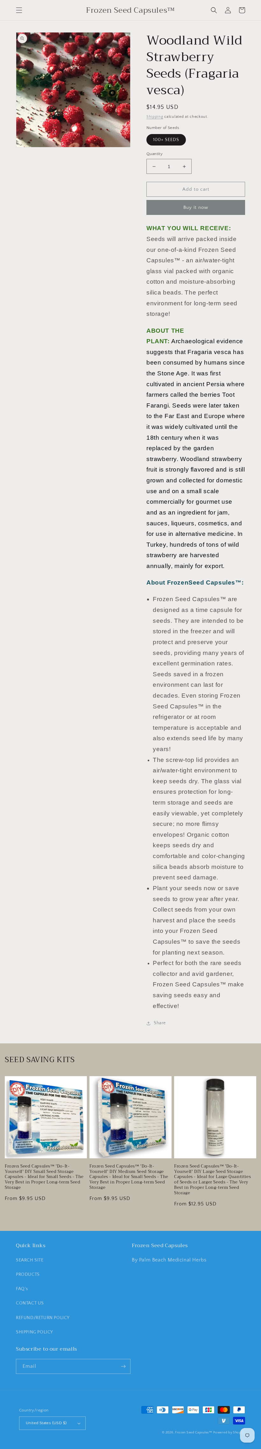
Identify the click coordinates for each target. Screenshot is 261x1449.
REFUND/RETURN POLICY (43, 1317)
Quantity (154, 154)
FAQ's (22, 1288)
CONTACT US (30, 1303)
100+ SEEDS (166, 139)
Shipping (154, 117)
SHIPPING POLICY (34, 1332)
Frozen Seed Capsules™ (193, 1432)
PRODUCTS (28, 1274)
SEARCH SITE (30, 1260)
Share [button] (160, 1023)
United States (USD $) (46, 1423)
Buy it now (195, 207)
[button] (19, 10)
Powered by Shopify (229, 1432)
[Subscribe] (123, 1366)
